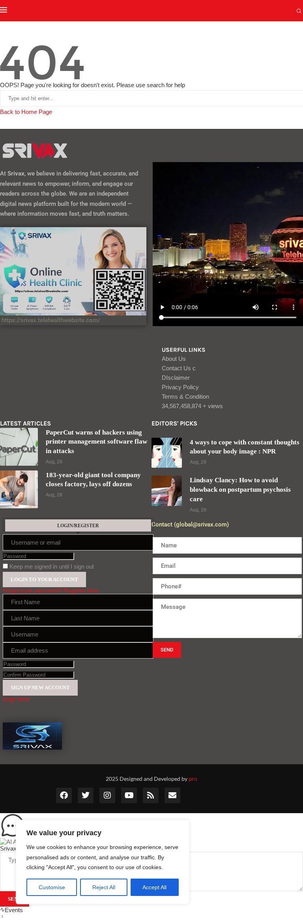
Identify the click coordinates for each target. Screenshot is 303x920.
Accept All (154, 887)
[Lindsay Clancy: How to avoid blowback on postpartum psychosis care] (167, 491)
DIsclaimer (176, 378)
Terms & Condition (185, 396)
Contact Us (179, 368)
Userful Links (184, 350)
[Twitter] (86, 795)
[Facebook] (64, 795)
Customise (52, 887)
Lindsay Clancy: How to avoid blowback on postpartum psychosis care (240, 489)
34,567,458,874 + (192, 406)
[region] (102, 862)
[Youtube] (129, 795)
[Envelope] (172, 795)
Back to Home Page (26, 111)
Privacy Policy (180, 387)
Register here (81, 590)
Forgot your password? (32, 590)
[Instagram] (107, 795)
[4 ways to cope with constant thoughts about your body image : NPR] (167, 453)
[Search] (299, 11)
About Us (174, 359)
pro (193, 778)
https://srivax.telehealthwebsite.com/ (50, 320)
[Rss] (151, 795)
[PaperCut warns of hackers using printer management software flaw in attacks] (19, 447)
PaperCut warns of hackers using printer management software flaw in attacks (96, 442)
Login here (16, 699)
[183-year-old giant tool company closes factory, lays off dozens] (19, 489)
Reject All (103, 887)
